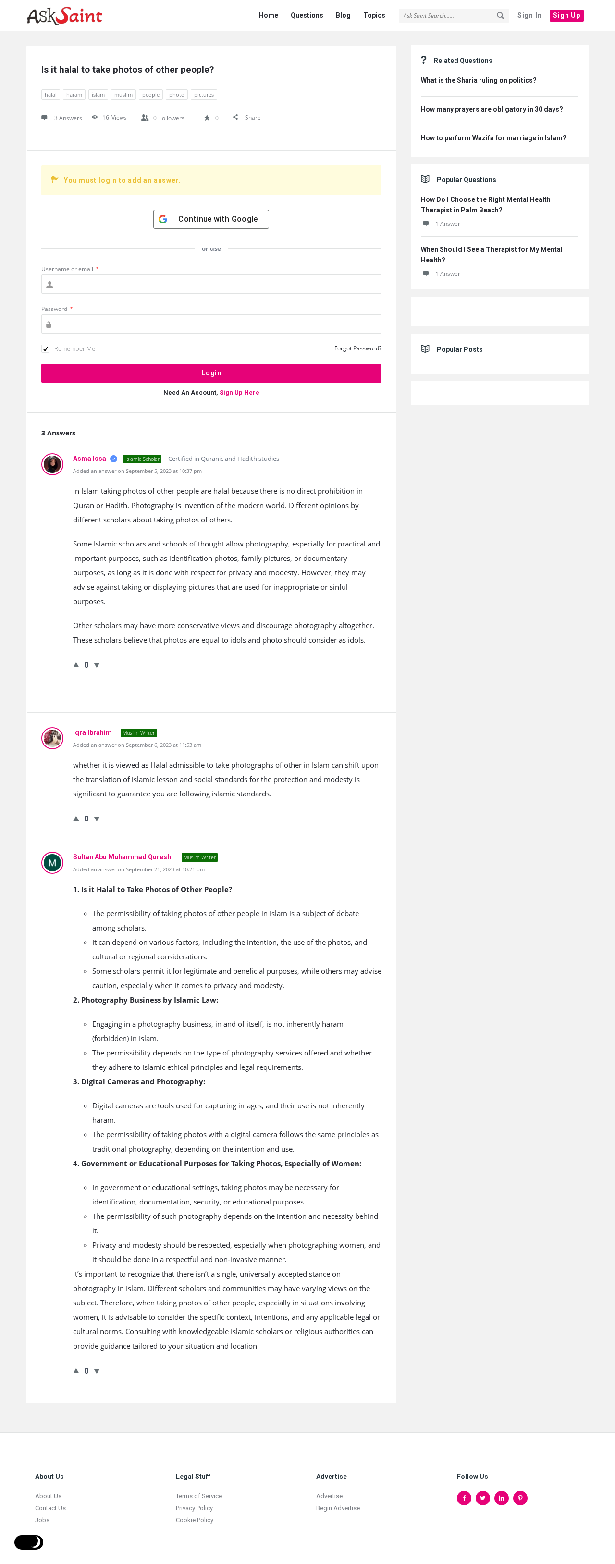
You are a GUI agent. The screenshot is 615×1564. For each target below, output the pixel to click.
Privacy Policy (194, 1508)
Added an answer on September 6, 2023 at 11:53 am (137, 744)
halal (51, 94)
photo (176, 94)
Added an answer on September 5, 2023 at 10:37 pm (137, 470)
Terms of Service (199, 1496)
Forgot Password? (357, 348)
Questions (307, 15)
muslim (123, 94)
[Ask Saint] (74, 15)
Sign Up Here (239, 392)
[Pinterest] (520, 1498)
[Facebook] (464, 1498)
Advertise (329, 1496)
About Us (48, 1496)
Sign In (529, 15)
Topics (374, 15)
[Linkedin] (501, 1498)
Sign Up (566, 15)
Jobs (42, 1520)
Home (268, 15)
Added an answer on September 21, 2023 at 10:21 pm (139, 869)
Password (57, 309)
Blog (343, 15)
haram (74, 94)
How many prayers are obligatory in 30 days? (492, 109)
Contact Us (50, 1508)
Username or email (70, 269)
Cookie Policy (194, 1520)
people (151, 94)
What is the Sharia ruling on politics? (479, 80)
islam (98, 94)
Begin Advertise (338, 1508)
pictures (204, 94)
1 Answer (447, 224)
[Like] (76, 664)
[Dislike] (97, 664)
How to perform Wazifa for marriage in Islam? (493, 138)
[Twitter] (483, 1498)
